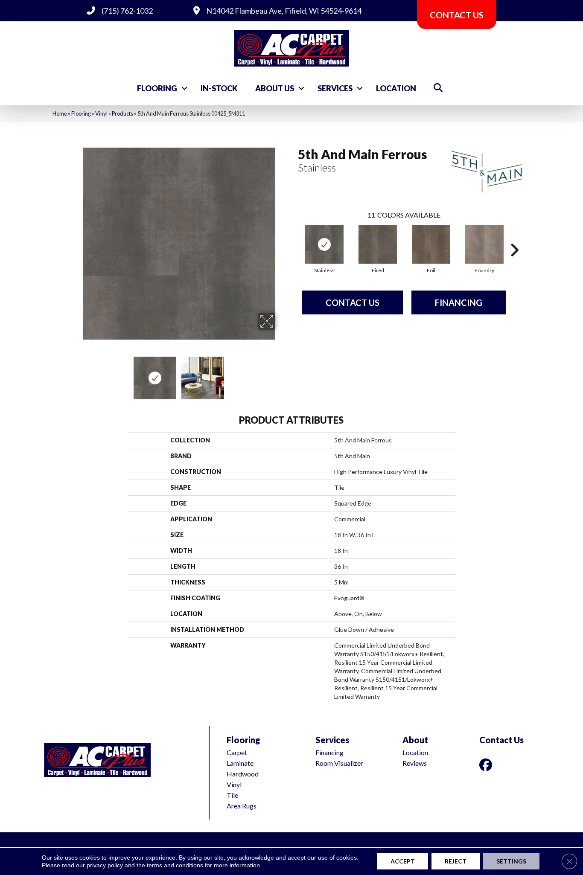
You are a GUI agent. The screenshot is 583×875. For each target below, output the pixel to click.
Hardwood (243, 774)
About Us (274, 88)
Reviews (414, 763)
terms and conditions (175, 865)
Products (122, 113)
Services (335, 88)
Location (396, 88)
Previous (77, 373)
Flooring (157, 88)
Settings (511, 861)
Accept (403, 861)
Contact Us (352, 302)
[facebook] (487, 764)
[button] (184, 88)
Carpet (237, 752)
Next (281, 373)
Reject (455, 861)
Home (59, 113)
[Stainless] (324, 244)
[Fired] (377, 244)
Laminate (240, 763)
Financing (458, 302)
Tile (232, 795)
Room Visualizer (339, 763)
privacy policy (105, 865)
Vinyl (101, 113)
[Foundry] (484, 244)
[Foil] (431, 244)
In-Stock (219, 88)
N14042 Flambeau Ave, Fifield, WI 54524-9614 (283, 10)
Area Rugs (242, 806)
